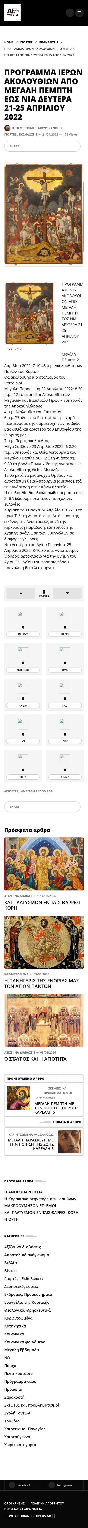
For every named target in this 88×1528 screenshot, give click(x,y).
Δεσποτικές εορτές (21, 1286)
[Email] (60, 146)
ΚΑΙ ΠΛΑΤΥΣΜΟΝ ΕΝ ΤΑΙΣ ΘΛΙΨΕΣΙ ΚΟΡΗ (42, 905)
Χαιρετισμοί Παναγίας (24, 1428)
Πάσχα (10, 1365)
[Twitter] (31, 146)
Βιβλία (10, 1262)
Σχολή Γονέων (17, 1413)
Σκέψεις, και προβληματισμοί (58, 1090)
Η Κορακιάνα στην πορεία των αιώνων (40, 1198)
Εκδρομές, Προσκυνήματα (28, 1294)
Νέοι (8, 1357)
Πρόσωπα (13, 1389)
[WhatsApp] (39, 146)
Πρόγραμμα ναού (20, 1381)
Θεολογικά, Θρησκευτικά (27, 1310)
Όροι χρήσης (14, 1503)
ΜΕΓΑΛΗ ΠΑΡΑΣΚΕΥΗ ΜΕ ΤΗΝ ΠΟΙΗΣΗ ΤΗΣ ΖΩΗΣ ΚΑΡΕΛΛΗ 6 (31, 1144)
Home (8, 42)
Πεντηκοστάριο (18, 1373)
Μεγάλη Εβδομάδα (38, 791)
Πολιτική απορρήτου (47, 1503)
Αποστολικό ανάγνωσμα (26, 1254)
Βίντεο (10, 1270)
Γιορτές (26, 42)
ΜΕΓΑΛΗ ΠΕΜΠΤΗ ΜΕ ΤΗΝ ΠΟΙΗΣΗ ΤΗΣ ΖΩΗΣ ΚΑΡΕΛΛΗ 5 (56, 1108)
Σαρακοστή (14, 1397)
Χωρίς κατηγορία (20, 1444)
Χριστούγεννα (17, 1436)
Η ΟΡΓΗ (12, 1219)
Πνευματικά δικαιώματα (23, 1509)
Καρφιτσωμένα (16, 974)
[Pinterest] (46, 146)
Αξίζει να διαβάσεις (19, 896)
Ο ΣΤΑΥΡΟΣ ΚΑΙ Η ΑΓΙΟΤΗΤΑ (36, 1059)
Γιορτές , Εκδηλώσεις (20, 134)
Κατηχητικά (15, 1326)
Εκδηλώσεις (48, 42)
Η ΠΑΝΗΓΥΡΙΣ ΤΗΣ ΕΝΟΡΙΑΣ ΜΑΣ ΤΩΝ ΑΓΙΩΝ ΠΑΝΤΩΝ (41, 983)
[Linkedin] (53, 146)
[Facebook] (24, 146)
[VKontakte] (67, 146)
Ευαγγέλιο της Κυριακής (26, 1302)
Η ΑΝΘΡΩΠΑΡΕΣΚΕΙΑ (24, 1191)
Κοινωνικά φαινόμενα (24, 1341)
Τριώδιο (12, 1420)
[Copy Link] (74, 146)
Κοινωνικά (14, 1333)
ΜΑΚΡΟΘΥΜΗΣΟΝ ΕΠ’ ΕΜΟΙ (30, 1205)
